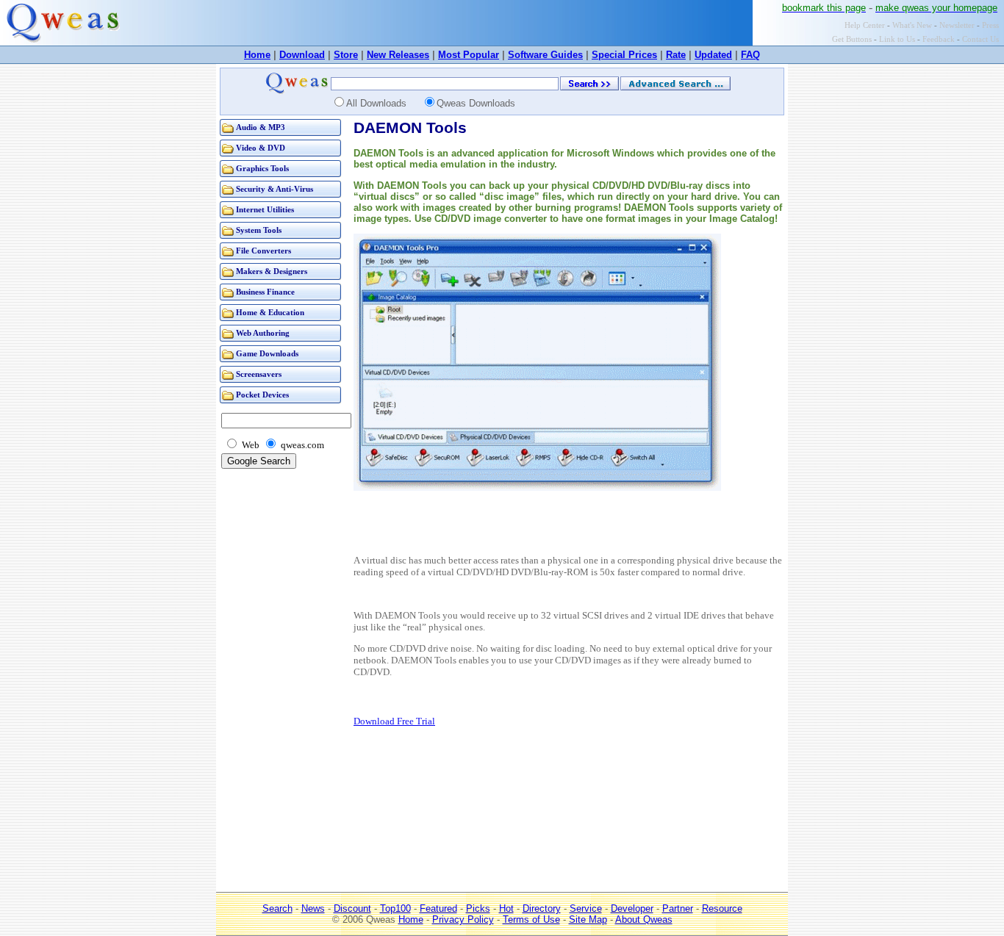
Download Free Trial (394, 721)
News (313, 908)
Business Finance (265, 292)
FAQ (750, 54)
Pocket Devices (262, 395)
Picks (478, 908)
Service (586, 908)
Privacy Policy (463, 919)
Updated (713, 54)
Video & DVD (260, 148)
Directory (542, 908)
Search (277, 908)
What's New (912, 25)
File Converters (263, 251)
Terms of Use (531, 919)
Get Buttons (852, 39)
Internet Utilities (265, 210)
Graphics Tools (262, 169)
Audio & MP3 (260, 127)
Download (302, 54)
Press (990, 25)
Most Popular (468, 54)
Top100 (395, 908)
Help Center (865, 25)
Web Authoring (263, 333)
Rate (676, 54)
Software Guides (545, 54)
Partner (677, 908)
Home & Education (270, 313)
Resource (722, 908)
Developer (632, 908)
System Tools (259, 230)
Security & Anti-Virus (274, 189)
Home (257, 54)
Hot (506, 908)
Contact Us (980, 39)
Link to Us (897, 39)
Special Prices (624, 54)
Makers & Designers (271, 271)
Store (346, 54)
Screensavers (259, 374)
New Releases (398, 54)
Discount (352, 908)
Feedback (938, 39)
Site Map (588, 919)
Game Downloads (267, 354)
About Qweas (644, 919)
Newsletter (957, 25)
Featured (438, 908)
